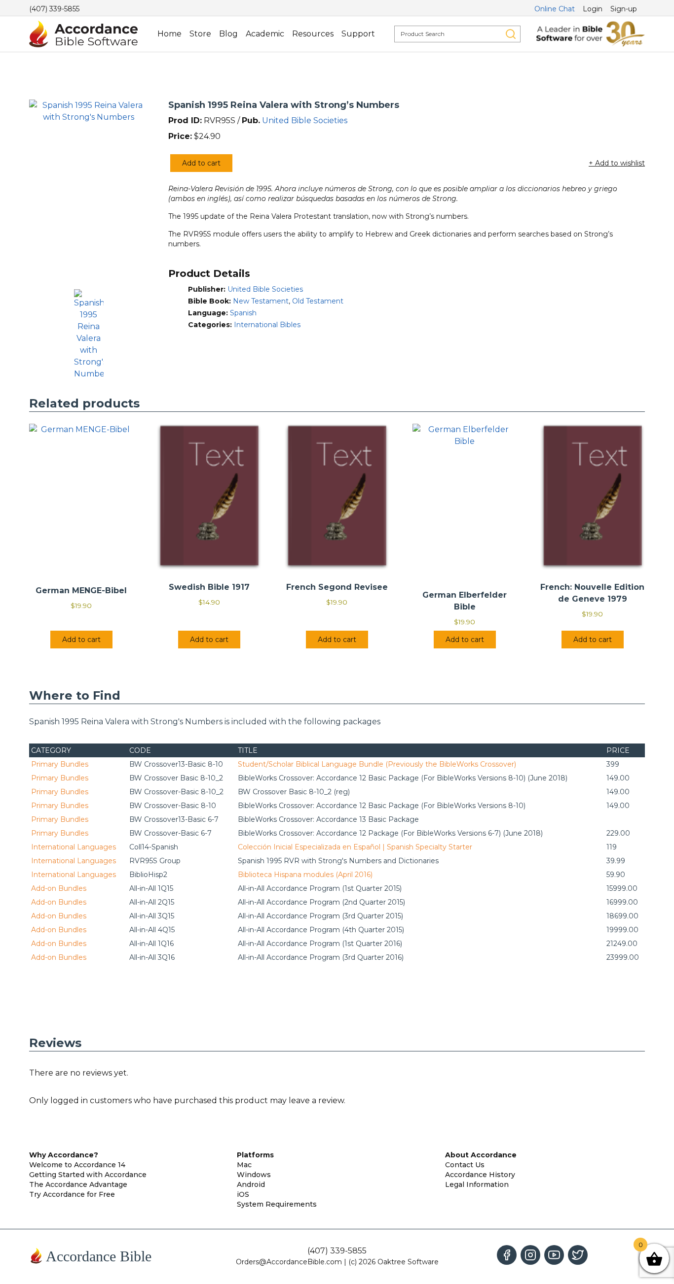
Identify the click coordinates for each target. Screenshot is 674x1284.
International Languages (73, 847)
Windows (254, 1174)
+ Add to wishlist (617, 163)
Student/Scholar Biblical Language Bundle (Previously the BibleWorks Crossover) (377, 764)
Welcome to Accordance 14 (77, 1164)
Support (358, 33)
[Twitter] (578, 1255)
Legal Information (477, 1184)
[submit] (511, 34)
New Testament (261, 301)
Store (200, 33)
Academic (265, 33)
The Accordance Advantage (78, 1184)
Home (169, 33)
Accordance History (480, 1174)
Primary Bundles (59, 764)
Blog (228, 33)
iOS (243, 1194)
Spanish (243, 312)
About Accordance (481, 1154)
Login (592, 8)
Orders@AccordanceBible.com (289, 1261)
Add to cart (201, 163)
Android (251, 1184)
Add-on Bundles (58, 888)
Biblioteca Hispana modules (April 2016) (305, 874)
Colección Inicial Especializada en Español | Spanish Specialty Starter (355, 847)
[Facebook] (507, 1255)
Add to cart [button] (81, 639)
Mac (244, 1164)
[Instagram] (530, 1255)
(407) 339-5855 (54, 8)
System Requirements (277, 1204)
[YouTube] (554, 1255)
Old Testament (317, 301)
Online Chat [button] (554, 8)
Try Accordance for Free (72, 1194)
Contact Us (465, 1164)
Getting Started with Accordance (88, 1174)
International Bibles (267, 324)
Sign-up (623, 8)
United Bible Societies (304, 120)
